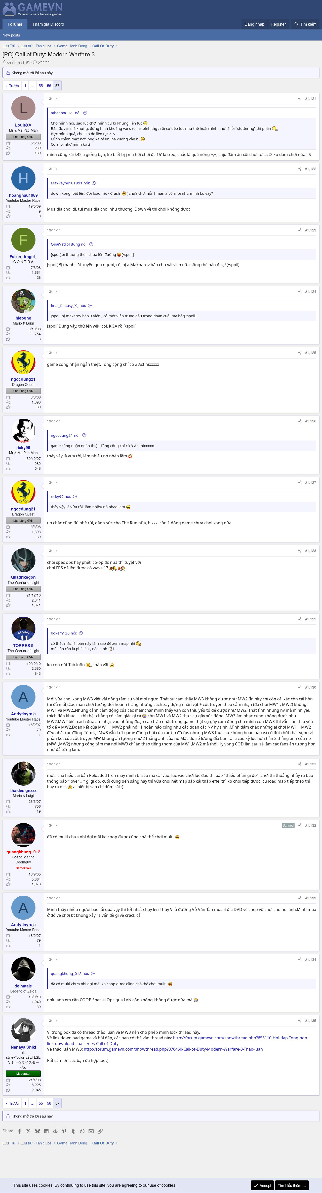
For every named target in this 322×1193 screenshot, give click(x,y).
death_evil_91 (18, 62)
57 (57, 85)
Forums (15, 24)
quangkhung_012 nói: (70, 973)
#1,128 (310, 550)
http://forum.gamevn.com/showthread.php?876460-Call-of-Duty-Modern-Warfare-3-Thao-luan (173, 1049)
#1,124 (310, 291)
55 (41, 85)
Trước (14, 85)
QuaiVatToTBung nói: (69, 244)
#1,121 (310, 98)
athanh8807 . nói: (66, 112)
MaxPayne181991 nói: (70, 182)
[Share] (299, 98)
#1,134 (310, 959)
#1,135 (310, 1020)
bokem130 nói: (64, 632)
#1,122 (310, 168)
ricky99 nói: (61, 496)
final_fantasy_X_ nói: (68, 305)
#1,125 (310, 352)
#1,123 (310, 229)
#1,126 (310, 420)
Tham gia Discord (48, 24)
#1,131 (310, 763)
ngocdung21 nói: (65, 435)
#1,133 (310, 897)
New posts (11, 34)
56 (49, 85)
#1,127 (310, 482)
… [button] (32, 85)
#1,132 (310, 825)
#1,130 (310, 687)
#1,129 (310, 618)
